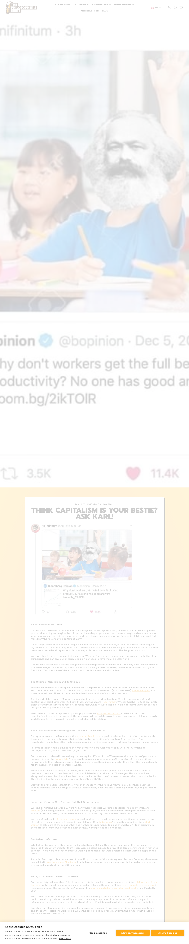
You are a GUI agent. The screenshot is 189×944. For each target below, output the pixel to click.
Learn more (65, 938)
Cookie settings (98, 932)
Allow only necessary (132, 932)
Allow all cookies (167, 932)
